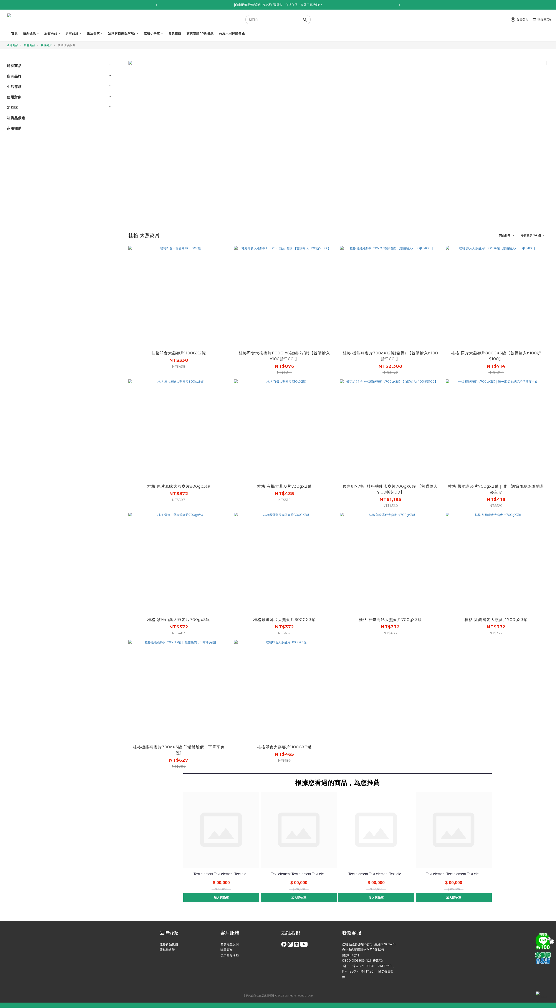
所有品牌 (72, 33)
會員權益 (174, 33)
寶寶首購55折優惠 (200, 33)
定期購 (12, 107)
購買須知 (226, 950)
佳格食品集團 (169, 944)
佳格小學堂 (152, 33)
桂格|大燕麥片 (67, 45)
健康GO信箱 (350, 955)
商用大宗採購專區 (232, 33)
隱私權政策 (167, 950)
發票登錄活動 (229, 955)
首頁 (14, 33)
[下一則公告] (400, 5)
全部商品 (12, 45)
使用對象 (14, 97)
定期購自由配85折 (122, 33)
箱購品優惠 (16, 118)
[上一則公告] (156, 5)
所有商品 (50, 33)
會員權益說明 (229, 944)
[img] (544, 940)
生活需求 (93, 33)
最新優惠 (29, 33)
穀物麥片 (46, 45)
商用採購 (14, 128)
